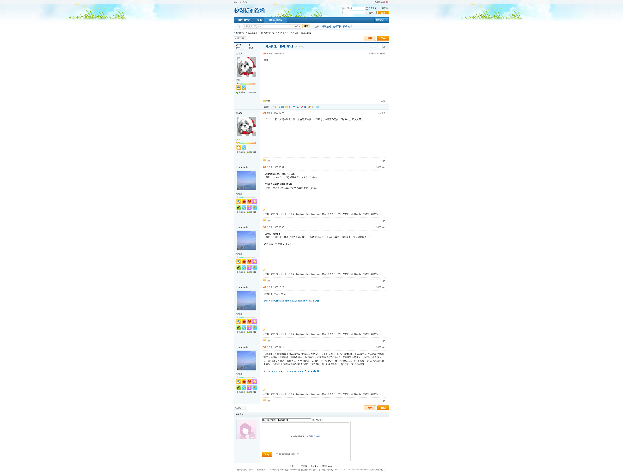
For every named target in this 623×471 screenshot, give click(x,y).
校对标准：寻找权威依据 (246, 33)
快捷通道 (380, 20)
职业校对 (347, 26)
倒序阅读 (381, 53)
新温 (240, 53)
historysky (243, 167)
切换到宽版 (380, 2)
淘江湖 (274, 107)
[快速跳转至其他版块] (234, 32)
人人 (294, 107)
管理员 (239, 194)
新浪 (278, 107)
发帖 (383, 38)
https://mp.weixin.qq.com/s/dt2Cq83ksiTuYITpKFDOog (291, 300)
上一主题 (372, 47)
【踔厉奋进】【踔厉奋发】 (300, 33)
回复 (369, 38)
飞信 (317, 107)
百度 (305, 107)
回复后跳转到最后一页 (289, 454)
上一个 (351, 420)
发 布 (266, 454)
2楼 (264, 167)
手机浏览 (314, 466)
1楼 (264, 113)
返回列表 (240, 38)
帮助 (245, 2)
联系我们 (293, 466)
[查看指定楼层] (384, 47)
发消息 (253, 92)
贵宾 (238, 80)
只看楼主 (372, 53)
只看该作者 (380, 113)
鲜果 (309, 107)
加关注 (242, 92)
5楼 (264, 347)
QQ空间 (286, 107)
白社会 (313, 107)
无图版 (304, 466)
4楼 (264, 287)
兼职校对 (326, 26)
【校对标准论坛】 (276, 20)
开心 (290, 107)
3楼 (264, 227)
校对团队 (337, 26)
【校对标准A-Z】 (267, 33)
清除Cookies (327, 466)
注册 (383, 13)
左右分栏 (237, 2)
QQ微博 (282, 107)
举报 (383, 101)
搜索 (306, 26)
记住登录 (372, 8)
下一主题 (375, 47)
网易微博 (301, 107)
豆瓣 (298, 107)
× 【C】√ (282, 33)
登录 (371, 13)
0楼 (264, 53)
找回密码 (384, 8)
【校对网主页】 (245, 20)
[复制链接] (299, 46)
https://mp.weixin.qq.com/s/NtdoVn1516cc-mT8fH (293, 371)
